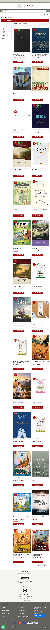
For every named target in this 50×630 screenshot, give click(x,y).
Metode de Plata (21, 613)
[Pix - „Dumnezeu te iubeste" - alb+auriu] (22, 116)
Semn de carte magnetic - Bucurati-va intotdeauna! (40, 400)
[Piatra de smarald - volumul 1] (22, 309)
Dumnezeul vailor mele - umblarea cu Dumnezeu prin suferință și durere (40, 208)
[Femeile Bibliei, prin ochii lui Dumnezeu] (40, 233)
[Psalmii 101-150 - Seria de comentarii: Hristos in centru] (22, 154)
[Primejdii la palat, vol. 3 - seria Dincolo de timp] (40, 347)
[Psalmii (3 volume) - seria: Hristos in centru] (22, 78)
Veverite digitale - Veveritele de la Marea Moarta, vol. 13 (20, 247)
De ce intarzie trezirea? (37, 477)
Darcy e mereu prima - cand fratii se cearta (21, 517)
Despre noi (4, 607)
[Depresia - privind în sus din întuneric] (40, 116)
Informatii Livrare (21, 610)
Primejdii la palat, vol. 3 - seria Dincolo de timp (40, 362)
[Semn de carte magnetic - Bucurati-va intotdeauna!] (40, 386)
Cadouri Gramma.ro (4, 33)
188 (45, 565)
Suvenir (3, 38)
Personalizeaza (5, 35)
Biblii (3, 29)
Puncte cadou (4, 611)
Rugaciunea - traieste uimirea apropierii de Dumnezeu (19, 439)
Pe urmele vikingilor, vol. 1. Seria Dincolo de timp (20, 478)
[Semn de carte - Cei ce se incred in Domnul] (40, 309)
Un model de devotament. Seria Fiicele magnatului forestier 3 (21, 400)
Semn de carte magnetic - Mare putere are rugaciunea (40, 439)
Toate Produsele (8, 17)
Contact (3, 608)
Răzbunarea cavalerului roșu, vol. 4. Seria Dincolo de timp (40, 555)
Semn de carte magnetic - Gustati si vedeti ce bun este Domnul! (21, 362)
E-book (19, 608)
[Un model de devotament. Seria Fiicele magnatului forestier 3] (22, 386)
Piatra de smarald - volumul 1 (19, 323)
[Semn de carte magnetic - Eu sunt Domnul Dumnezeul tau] (40, 271)
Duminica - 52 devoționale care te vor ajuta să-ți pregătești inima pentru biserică (40, 55)
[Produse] (2, 14)
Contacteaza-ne (40, 615)
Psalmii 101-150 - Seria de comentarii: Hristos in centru (21, 168)
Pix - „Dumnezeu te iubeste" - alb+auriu (19, 130)
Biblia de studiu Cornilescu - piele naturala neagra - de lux (20, 55)
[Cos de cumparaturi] (47, 14)
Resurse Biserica (5, 37)
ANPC (19, 617)
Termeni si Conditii (5, 613)
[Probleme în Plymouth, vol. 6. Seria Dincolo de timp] (22, 541)
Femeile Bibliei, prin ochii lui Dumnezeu (38, 247)
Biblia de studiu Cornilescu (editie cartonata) (39, 168)
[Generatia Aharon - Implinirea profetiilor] (40, 502)
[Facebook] (24, 590)
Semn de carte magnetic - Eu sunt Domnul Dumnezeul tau (39, 285)
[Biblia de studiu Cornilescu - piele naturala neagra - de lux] (22, 40)
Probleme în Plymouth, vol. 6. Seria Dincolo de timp (21, 555)
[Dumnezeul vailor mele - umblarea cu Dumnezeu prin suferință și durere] (40, 193)
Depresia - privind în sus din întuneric (40, 129)
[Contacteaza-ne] (44, 14)
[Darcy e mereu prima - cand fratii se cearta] (22, 502)
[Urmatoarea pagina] (47, 565)
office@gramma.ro (25, 600)
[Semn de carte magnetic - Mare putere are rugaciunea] (40, 424)
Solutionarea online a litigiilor (23, 616)
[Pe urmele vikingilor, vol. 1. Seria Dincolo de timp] (22, 463)
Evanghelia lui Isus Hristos (38, 92)
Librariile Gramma (5, 610)
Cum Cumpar (20, 607)
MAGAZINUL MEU (6, 604)
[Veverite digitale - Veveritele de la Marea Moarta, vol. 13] (22, 232)
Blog (3, 616)
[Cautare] (47, 11)
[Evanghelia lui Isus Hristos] (40, 78)
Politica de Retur (21, 614)
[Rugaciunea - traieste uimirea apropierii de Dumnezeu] (22, 425)
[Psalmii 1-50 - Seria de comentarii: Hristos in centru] (22, 271)
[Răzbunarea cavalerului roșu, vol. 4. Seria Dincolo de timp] (40, 540)
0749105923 (26, 598)
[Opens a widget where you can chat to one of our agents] (45, 627)
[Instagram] (26, 590)
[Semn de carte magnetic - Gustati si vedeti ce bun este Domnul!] (22, 347)
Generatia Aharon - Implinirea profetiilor (38, 517)
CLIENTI (20, 604)
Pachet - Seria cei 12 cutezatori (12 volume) (20, 208)
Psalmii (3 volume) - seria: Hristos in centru (21, 92)
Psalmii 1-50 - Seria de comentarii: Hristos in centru (20, 285)
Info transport (20, 611)
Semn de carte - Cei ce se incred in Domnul (39, 323)
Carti (3, 28)
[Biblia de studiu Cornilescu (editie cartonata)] (40, 154)
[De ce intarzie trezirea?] (40, 464)
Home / (2, 17)
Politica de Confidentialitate (7, 614)
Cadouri (3, 31)
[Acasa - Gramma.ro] (25, 6)
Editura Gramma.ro (6, 26)
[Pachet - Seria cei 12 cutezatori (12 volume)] (22, 193)
